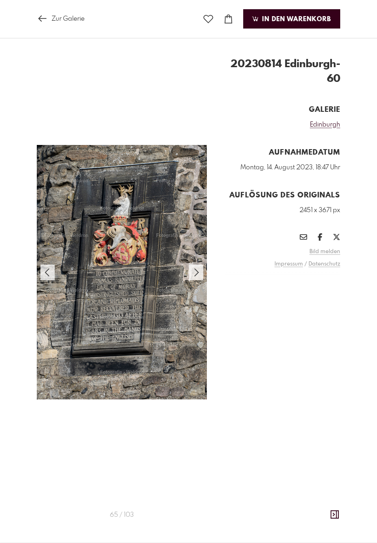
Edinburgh (325, 124)
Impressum (288, 264)
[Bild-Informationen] (334, 515)
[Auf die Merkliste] (208, 19)
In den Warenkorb (295, 19)
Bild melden (324, 251)
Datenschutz (324, 264)
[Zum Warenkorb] (228, 19)
